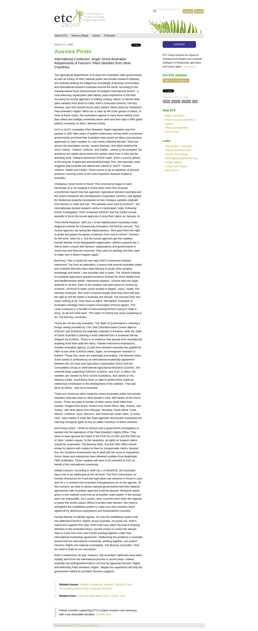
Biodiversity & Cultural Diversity (93, 588)
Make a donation (175, 115)
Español (199, 11)
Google (186, 101)
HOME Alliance (174, 162)
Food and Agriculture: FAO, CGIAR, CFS (101, 595)
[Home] (79, 19)
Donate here (103, 614)
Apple (166, 101)
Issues (96, 35)
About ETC (60, 35)
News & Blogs (80, 35)
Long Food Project (176, 166)
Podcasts (109, 35)
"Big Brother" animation (178, 146)
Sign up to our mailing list (176, 80)
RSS (194, 101)
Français (188, 11)
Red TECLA (172, 170)
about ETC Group (76, 625)
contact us (93, 625)
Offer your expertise (176, 127)
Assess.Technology (176, 154)
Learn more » (189, 66)
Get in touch (172, 131)
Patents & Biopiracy (91, 584)
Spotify (175, 101)
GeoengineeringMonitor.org (181, 158)
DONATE (179, 44)
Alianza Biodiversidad (178, 150)
